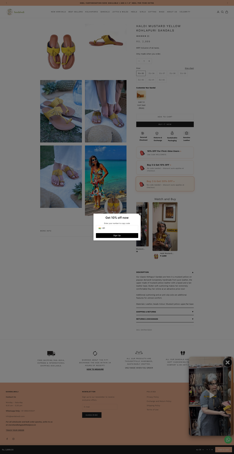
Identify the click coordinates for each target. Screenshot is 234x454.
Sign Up (117, 235)
